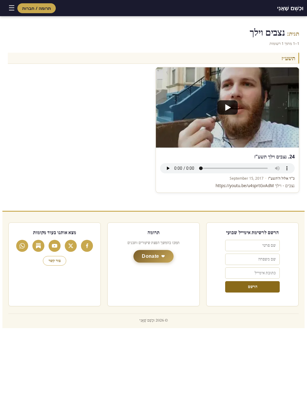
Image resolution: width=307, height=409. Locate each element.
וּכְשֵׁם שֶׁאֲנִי (290, 8)
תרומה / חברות (36, 8)
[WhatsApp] (22, 246)
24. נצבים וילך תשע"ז (274, 156)
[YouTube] (55, 246)
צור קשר (55, 260)
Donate (150, 256)
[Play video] (227, 107)
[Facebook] (87, 246)
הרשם (252, 287)
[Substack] (38, 246)
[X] (71, 246)
